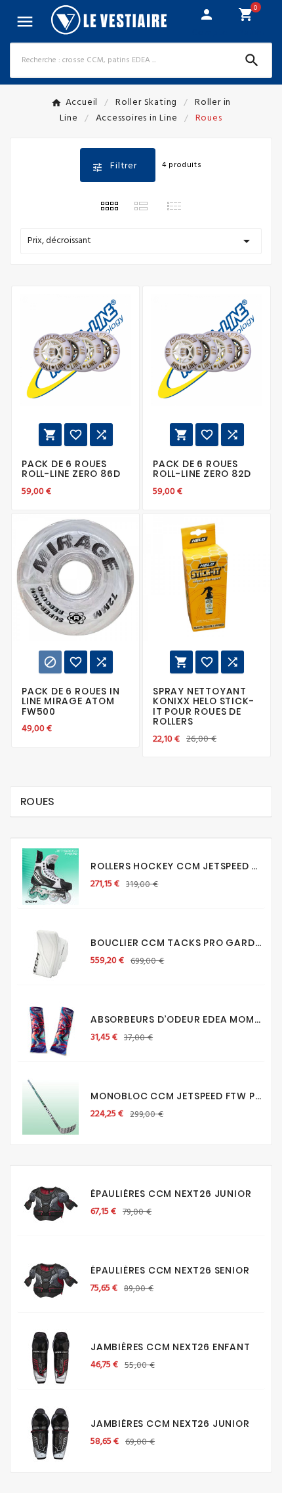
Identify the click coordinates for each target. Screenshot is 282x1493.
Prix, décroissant (141, 241)
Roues (37, 801)
